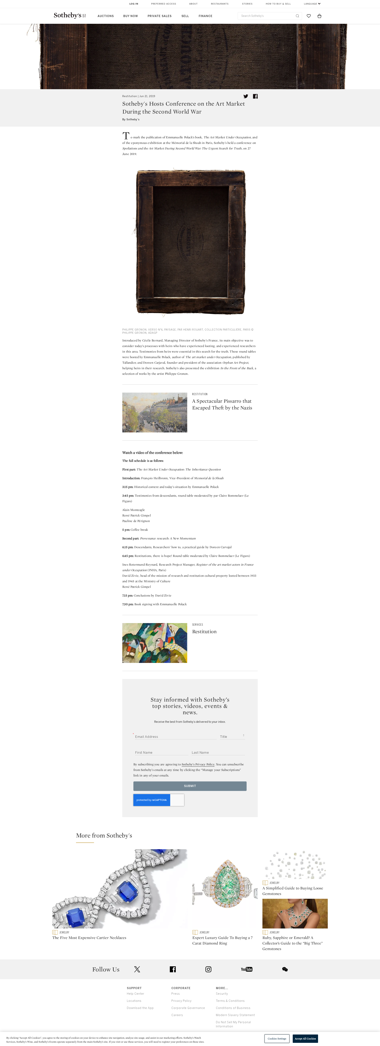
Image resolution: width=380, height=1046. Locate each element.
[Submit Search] (297, 15)
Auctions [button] (106, 16)
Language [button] (310, 4)
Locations (134, 1001)
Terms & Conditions (230, 1001)
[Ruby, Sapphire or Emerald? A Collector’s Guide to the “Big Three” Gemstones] (295, 914)
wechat (285, 969)
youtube (247, 969)
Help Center (135, 993)
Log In (133, 4)
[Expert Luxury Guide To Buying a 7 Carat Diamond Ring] (225, 889)
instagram (208, 969)
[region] (190, 1039)
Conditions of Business (233, 1008)
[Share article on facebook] (255, 96)
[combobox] (270, 16)
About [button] (193, 4)
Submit (190, 786)
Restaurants (220, 4)
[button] (192, 837)
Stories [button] (247, 4)
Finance (206, 16)
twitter (137, 969)
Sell (185, 16)
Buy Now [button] (130, 16)
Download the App (140, 1008)
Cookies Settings (277, 1038)
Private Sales (160, 16)
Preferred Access (163, 4)
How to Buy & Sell (278, 4)
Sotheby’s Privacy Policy (198, 764)
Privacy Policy (181, 1001)
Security (222, 993)
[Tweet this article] (245, 96)
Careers (177, 1015)
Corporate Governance (188, 1008)
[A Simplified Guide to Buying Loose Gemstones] (295, 865)
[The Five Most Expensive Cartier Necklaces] (120, 889)
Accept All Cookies (305, 1038)
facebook (173, 969)
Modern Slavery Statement (235, 1015)
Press (175, 993)
